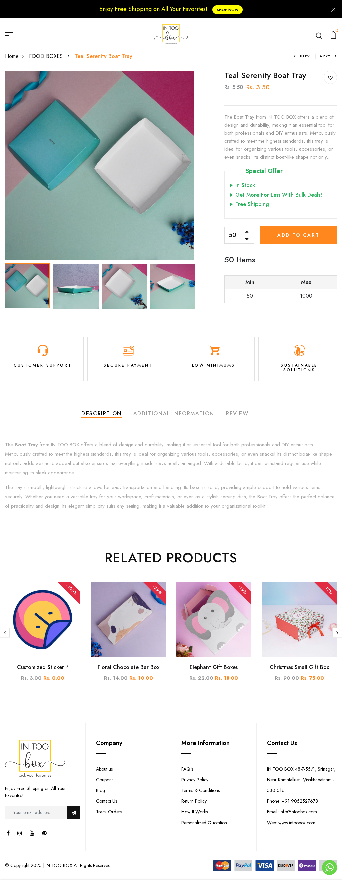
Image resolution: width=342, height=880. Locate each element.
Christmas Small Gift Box (299, 667)
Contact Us (106, 801)
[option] (100, 165)
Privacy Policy (194, 779)
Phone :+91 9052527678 (292, 801)
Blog (100, 790)
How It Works (194, 811)
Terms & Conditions (200, 790)
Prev (305, 56)
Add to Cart (298, 235)
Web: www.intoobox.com (291, 822)
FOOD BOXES (46, 56)
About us (104, 769)
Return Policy (194, 801)
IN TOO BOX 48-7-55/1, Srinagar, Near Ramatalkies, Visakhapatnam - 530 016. (301, 780)
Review (237, 413)
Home (12, 56)
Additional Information (173, 413)
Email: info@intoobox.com (292, 811)
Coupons (104, 779)
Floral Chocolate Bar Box (128, 667)
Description (101, 413)
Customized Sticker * (43, 667)
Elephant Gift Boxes (214, 667)
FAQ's (187, 769)
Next (325, 56)
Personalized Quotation (204, 822)
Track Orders (109, 811)
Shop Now (227, 9)
